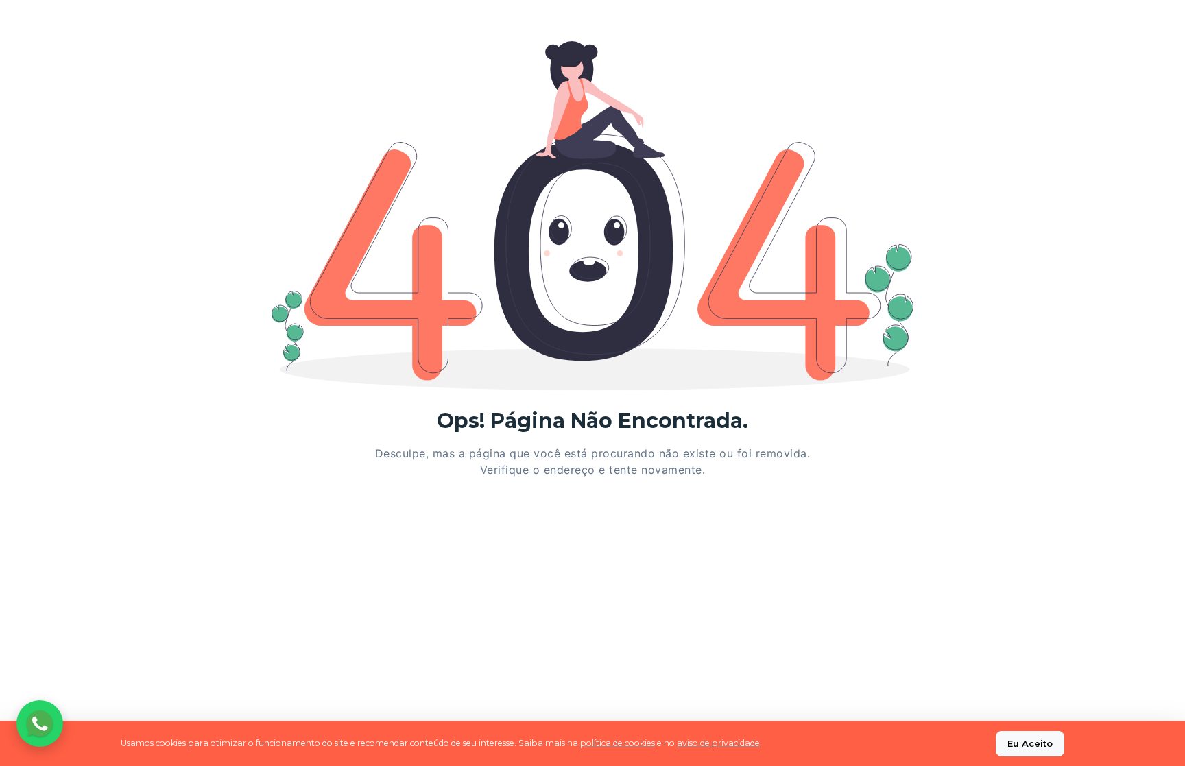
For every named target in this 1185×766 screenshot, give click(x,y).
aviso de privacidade (718, 743)
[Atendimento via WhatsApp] (39, 723)
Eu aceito (1030, 743)
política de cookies (617, 743)
